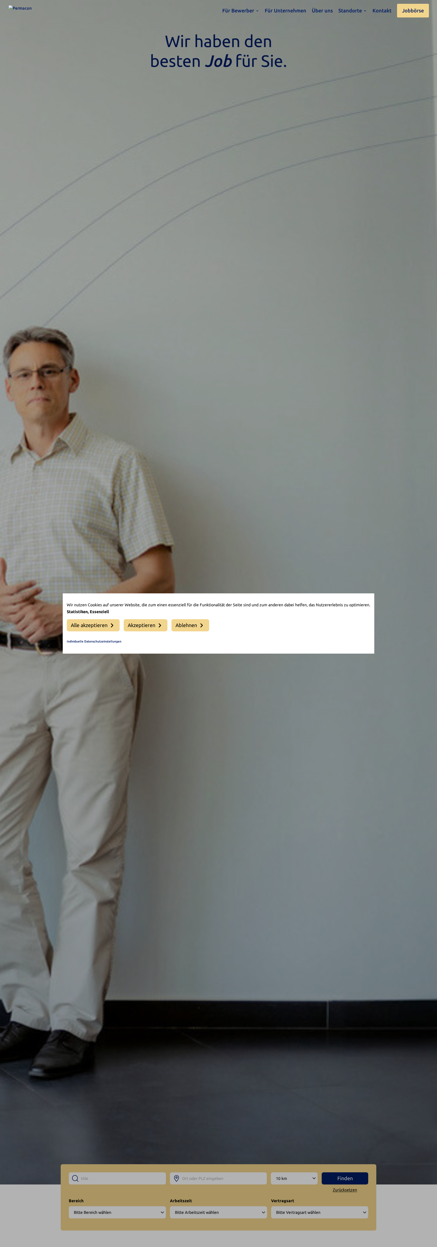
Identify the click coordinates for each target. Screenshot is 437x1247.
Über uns (322, 11)
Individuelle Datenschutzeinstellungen (94, 641)
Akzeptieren (141, 625)
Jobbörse (413, 10)
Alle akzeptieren (89, 625)
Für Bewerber (238, 11)
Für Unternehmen (285, 11)
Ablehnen (186, 625)
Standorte (350, 11)
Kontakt (382, 11)
